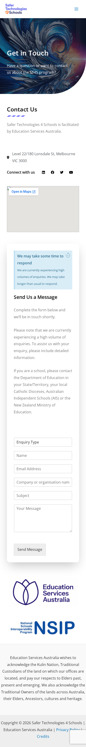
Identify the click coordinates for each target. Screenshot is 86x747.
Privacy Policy (68, 729)
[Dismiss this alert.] (68, 255)
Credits (43, 736)
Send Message (29, 549)
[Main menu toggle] (76, 9)
